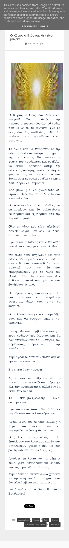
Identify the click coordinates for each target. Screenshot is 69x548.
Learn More (29, 26)
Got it (44, 26)
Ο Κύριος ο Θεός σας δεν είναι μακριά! (31, 37)
